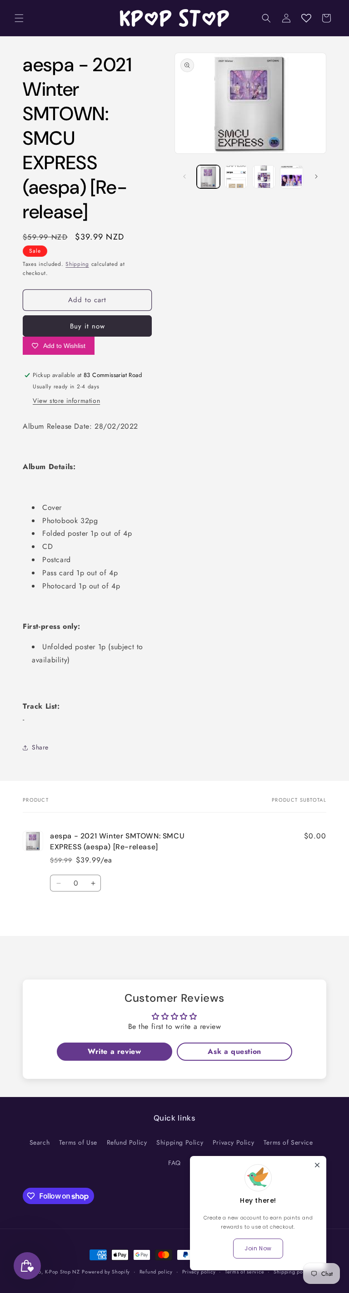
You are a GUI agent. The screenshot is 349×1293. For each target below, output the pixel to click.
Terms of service (244, 1271)
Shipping (77, 264)
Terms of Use (78, 1142)
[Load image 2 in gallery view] (236, 176)
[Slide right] (316, 176)
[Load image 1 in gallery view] (208, 176)
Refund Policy (127, 1142)
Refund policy (156, 1271)
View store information (66, 400)
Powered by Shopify (106, 1271)
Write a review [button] (114, 1051)
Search (40, 1142)
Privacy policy (199, 1271)
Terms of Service (288, 1142)
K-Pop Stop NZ (62, 1271)
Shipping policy (293, 1271)
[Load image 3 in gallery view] (263, 176)
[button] (19, 18)
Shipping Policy (179, 1142)
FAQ (174, 1162)
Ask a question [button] (234, 1051)
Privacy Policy (233, 1142)
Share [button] (40, 747)
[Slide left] (184, 176)
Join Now (258, 1248)
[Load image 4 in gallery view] (291, 176)
